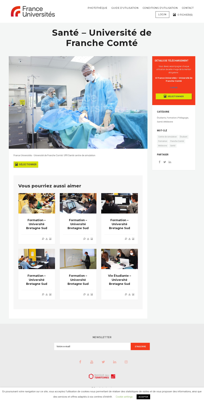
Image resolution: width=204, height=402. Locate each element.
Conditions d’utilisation (160, 8)
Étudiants (161, 118)
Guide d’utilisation (124, 8)
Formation (162, 141)
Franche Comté (177, 141)
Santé (172, 146)
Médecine (162, 146)
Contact (187, 8)
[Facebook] (159, 162)
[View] (43, 239)
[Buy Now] (46, 239)
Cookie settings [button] (124, 396)
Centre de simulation (167, 137)
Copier (173, 87)
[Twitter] (164, 162)
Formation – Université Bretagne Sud (36, 224)
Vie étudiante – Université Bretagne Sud (119, 279)
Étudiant (183, 137)
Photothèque (97, 8)
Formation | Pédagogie (177, 118)
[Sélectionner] (50, 239)
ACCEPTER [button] (143, 397)
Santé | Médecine (165, 122)
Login (162, 14)
